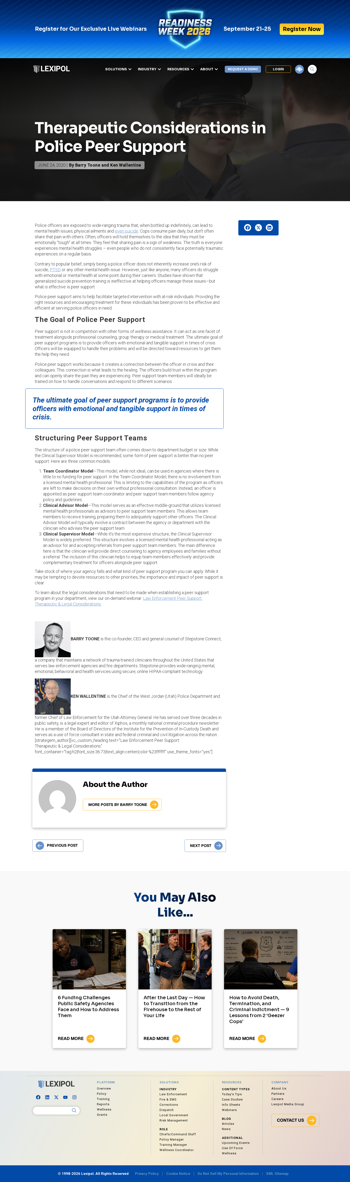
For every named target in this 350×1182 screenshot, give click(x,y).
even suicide (126, 231)
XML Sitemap (277, 1174)
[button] (247, 227)
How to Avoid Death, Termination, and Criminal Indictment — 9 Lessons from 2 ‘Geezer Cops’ (259, 1009)
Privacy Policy (147, 1174)
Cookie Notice (178, 1174)
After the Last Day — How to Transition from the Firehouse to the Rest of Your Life (174, 1007)
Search (74, 1110)
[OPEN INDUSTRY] (159, 69)
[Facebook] (38, 1097)
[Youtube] (65, 1097)
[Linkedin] (47, 1097)
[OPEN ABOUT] (216, 69)
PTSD (55, 269)
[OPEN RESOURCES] (192, 69)
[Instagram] (74, 1097)
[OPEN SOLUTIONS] (130, 69)
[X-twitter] (56, 1097)
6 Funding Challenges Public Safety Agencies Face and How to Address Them (88, 1007)
